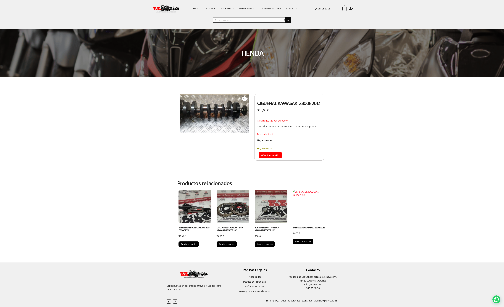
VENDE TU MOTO (247, 8)
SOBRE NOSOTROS (271, 8)
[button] (244, 98)
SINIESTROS (227, 8)
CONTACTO (292, 8)
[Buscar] (288, 20)
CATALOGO (210, 8)
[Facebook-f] (169, 301)
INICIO (196, 8)
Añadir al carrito (270, 155)
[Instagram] (175, 301)
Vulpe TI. (332, 300)
